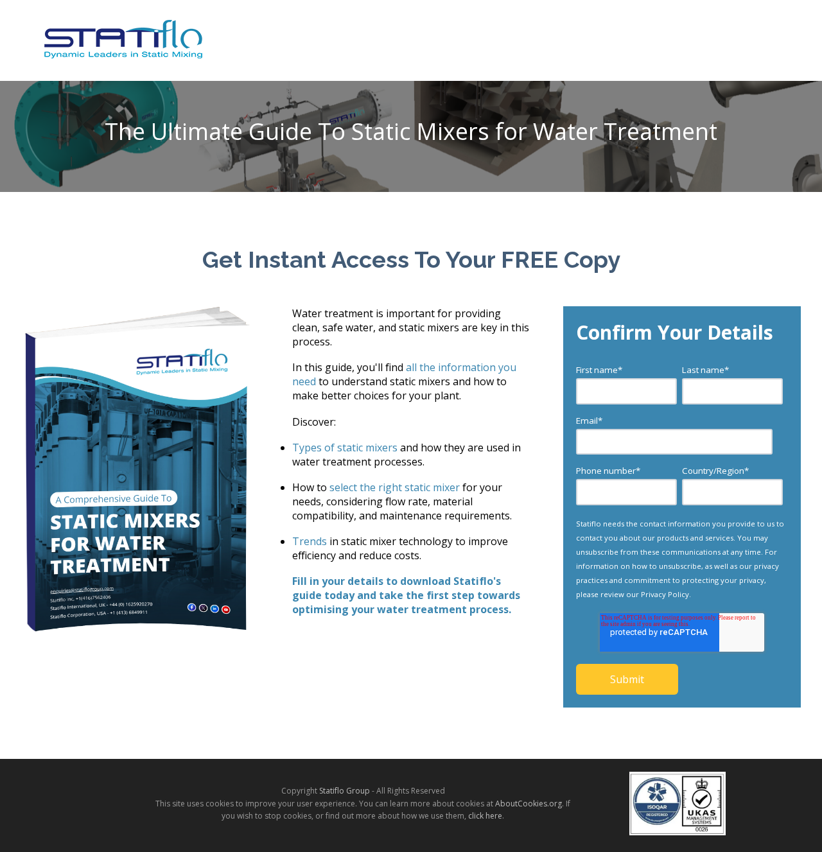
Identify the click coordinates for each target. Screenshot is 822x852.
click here (485, 815)
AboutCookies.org (528, 803)
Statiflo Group (344, 790)
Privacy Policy (665, 594)
